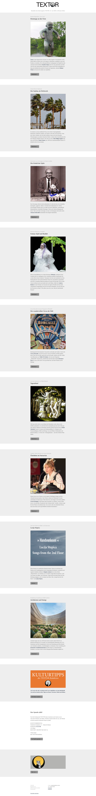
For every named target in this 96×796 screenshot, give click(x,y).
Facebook (50, 787)
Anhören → (34, 583)
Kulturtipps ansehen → (36, 696)
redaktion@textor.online (55, 785)
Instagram (50, 789)
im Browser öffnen (61, 10)
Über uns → (34, 772)
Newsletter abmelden (34, 793)
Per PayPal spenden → (36, 739)
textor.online (52, 786)
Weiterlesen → (34, 74)
